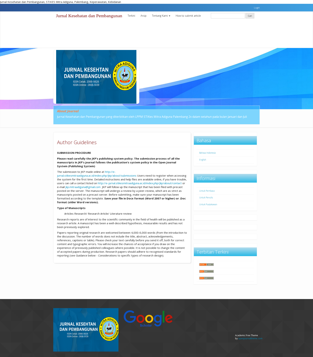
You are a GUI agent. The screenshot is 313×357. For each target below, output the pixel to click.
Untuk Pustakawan (208, 204)
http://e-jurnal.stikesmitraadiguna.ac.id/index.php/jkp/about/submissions (96, 173)
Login (257, 7)
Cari (250, 15)
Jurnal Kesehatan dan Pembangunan (89, 15)
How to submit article (188, 15)
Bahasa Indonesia (207, 152)
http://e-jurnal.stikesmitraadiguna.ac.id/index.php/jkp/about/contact (140, 183)
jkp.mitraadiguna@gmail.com (83, 187)
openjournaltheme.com (250, 338)
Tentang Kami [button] (160, 15)
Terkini (131, 15)
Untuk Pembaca (207, 190)
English (202, 159)
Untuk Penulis (206, 197)
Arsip (144, 15)
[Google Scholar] (148, 318)
